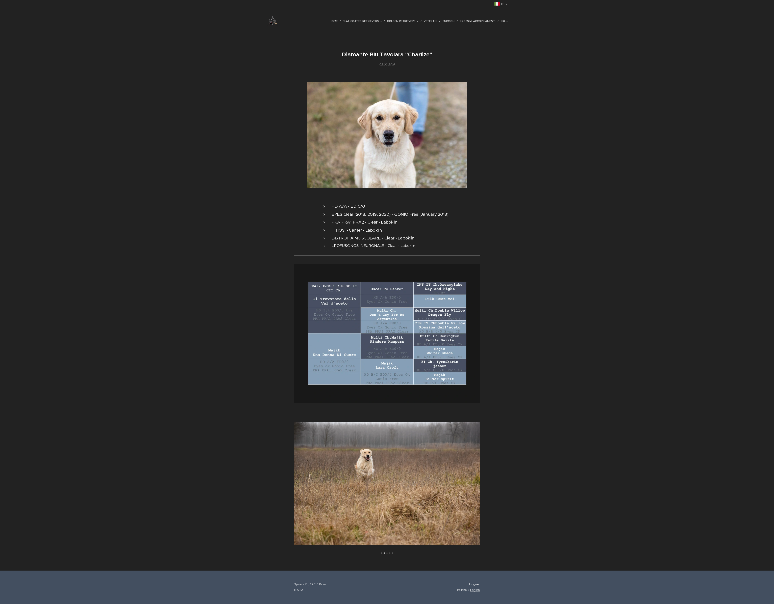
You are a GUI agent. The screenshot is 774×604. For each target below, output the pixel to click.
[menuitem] (335, 21)
